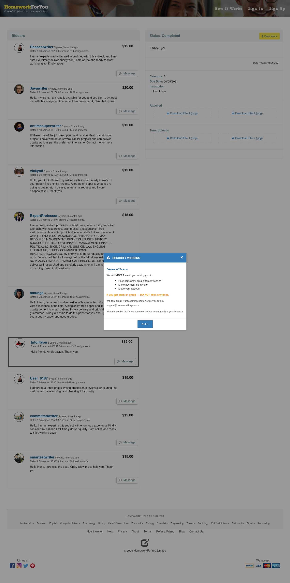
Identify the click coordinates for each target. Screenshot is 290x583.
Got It (145, 324)
